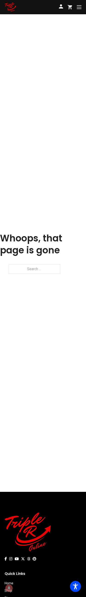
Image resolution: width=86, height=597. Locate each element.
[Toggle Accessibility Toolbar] (75, 586)
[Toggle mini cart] (70, 7)
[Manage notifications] (9, 588)
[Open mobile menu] (79, 7)
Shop (8, 590)
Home (9, 583)
